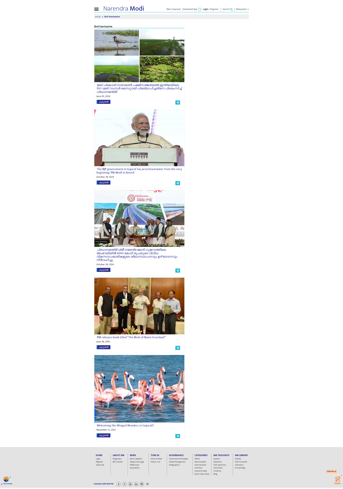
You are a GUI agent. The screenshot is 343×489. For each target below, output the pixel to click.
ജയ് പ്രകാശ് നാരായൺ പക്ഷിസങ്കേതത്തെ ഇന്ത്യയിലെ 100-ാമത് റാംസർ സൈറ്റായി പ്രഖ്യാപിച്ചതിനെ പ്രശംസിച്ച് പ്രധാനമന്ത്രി (139, 88)
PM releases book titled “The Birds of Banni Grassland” (131, 337)
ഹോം (98, 16)
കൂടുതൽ (103, 102)
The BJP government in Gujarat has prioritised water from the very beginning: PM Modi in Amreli (139, 171)
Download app (7, 483)
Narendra (123, 8)
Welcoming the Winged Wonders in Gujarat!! (125, 425)
